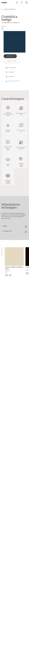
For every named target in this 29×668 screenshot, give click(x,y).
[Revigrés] (4, 3)
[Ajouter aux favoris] (6, 275)
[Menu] (26, 2)
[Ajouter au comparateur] (10, 275)
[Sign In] (22, 2)
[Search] (17, 2)
